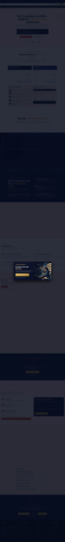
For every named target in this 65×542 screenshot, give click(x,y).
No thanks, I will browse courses (20, 277)
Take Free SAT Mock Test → (22, 274)
